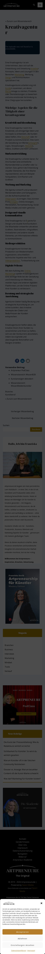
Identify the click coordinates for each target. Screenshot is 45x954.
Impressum (31, 951)
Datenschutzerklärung (18, 951)
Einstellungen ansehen (22, 945)
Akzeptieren (22, 932)
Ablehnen (22, 938)
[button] (41, 903)
